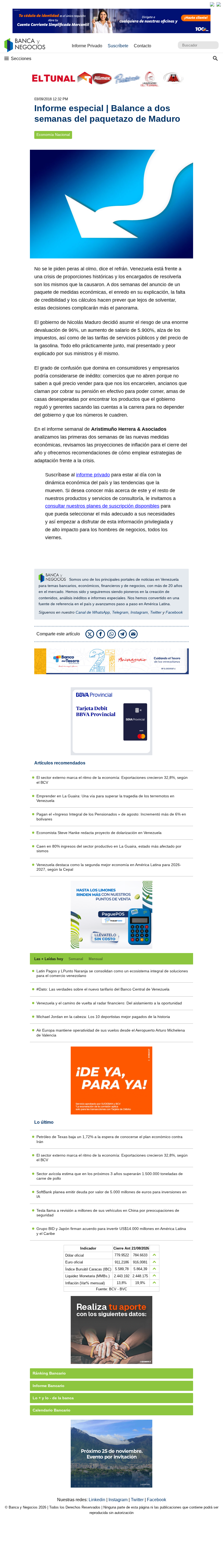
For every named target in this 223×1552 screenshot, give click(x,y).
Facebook (174, 612)
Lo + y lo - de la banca (53, 1398)
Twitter (156, 612)
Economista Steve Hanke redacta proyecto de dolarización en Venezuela (99, 832)
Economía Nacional (53, 135)
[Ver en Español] (218, 4)
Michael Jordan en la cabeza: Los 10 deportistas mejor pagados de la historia (103, 1016)
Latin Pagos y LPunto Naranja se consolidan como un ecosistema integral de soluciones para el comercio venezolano (112, 973)
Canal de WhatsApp (93, 612)
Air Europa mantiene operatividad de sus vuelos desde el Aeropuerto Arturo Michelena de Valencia (110, 1032)
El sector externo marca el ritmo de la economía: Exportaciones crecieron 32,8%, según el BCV (112, 779)
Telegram (120, 612)
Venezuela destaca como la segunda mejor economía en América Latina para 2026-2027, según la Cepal (108, 867)
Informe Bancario (48, 1386)
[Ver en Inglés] (212, 4)
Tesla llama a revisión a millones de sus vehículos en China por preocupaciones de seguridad (107, 1212)
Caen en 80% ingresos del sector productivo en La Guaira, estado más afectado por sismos (108, 848)
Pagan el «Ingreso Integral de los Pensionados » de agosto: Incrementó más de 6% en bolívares (111, 816)
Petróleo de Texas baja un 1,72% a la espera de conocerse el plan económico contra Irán (109, 1139)
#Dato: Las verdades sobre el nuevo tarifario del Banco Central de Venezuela (102, 989)
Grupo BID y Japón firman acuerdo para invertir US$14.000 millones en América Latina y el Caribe (111, 1230)
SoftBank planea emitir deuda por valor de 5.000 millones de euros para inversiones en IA (111, 1194)
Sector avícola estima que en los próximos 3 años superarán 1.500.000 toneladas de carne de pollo (109, 1176)
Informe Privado (87, 45)
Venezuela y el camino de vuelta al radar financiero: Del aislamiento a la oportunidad (109, 1003)
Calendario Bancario (51, 1410)
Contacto (142, 45)
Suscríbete (118, 45)
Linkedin (97, 1499)
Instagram (139, 612)
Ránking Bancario (49, 1373)
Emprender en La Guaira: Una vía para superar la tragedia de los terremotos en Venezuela (105, 798)
